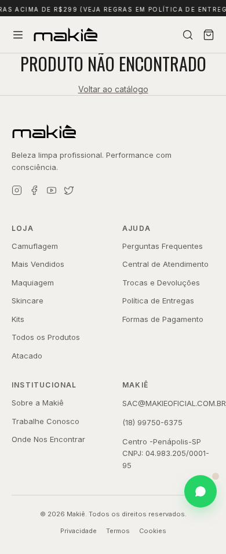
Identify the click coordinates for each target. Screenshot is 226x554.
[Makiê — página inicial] (113, 132)
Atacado (27, 355)
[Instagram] (17, 190)
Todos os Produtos (46, 337)
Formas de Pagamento (162, 319)
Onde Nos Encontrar (48, 439)
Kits (18, 319)
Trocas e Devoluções (161, 282)
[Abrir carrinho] (208, 35)
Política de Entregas (158, 300)
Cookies (152, 531)
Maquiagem (33, 282)
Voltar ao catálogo (113, 89)
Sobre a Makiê (38, 402)
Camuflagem (35, 246)
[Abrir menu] (18, 34)
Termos (118, 531)
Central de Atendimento (165, 264)
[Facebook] (34, 190)
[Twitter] (69, 190)
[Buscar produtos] (188, 35)
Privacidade (78, 531)
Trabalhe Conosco (45, 421)
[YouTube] (51, 190)
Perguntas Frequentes (162, 246)
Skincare (27, 300)
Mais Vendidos (38, 264)
